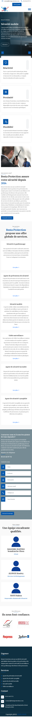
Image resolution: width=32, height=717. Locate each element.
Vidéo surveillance (16, 336)
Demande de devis (7, 218)
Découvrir (5, 44)
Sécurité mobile (16, 304)
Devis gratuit (17, 4)
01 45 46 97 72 (26, 1)
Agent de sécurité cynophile (16, 399)
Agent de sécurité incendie (16, 367)
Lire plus (15, 267)
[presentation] (2, 52)
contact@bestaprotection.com (11, 1)
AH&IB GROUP (21, 714)
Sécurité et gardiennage (16, 244)
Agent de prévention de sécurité (16, 276)
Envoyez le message (7, 513)
